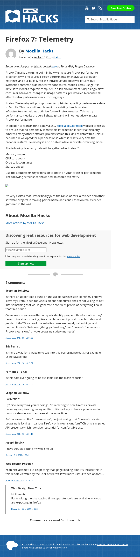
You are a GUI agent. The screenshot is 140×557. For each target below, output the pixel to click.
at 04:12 (19, 434)
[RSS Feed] (100, 8)
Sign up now (26, 263)
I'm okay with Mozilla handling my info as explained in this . (44, 256)
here (54, 66)
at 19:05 (19, 384)
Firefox (57, 57)
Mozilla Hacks (39, 51)
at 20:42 (17, 455)
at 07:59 (19, 338)
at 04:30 (18, 480)
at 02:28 (24, 509)
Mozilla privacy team (70, 126)
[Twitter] (93, 8)
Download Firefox (121, 8)
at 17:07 (19, 363)
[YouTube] (87, 8)
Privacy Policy (73, 256)
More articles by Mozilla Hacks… (25, 223)
